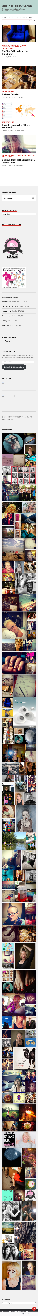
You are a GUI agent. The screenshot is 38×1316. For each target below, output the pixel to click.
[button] (13, 443)
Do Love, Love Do (10, 94)
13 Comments (20, 97)
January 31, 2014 (7, 130)
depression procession (12, 46)
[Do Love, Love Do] (19, 77)
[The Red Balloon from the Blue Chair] (19, 33)
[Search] (33, 198)
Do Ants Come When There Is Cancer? (16, 126)
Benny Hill (5, 325)
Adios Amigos (7, 316)
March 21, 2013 (7, 165)
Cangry (4, 321)
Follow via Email (9, 351)
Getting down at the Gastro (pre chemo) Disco (18, 161)
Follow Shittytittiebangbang (14, 367)
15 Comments (17, 57)
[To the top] (34, 1309)
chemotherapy (21, 45)
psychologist (8, 48)
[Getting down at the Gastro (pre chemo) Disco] (19, 144)
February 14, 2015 (8, 97)
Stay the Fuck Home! (9, 301)
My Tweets (6, 341)
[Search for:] (19, 198)
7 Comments (19, 130)
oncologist (7, 157)
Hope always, (6, 311)
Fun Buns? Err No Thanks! (11, 306)
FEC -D (25, 46)
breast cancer (8, 45)
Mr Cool (31, 155)
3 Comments (18, 165)
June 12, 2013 (6, 57)
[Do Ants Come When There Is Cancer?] (19, 110)
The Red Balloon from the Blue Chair (15, 52)
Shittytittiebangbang (17, 5)
